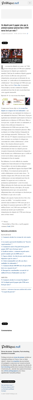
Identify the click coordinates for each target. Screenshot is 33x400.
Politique (10, 3)
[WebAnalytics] (4, 396)
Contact (3, 391)
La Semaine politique (7, 389)
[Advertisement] (16, 13)
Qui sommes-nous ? (7, 385)
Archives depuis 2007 (7, 387)
